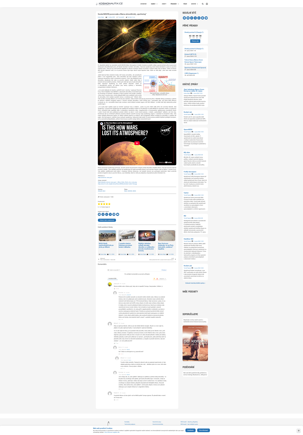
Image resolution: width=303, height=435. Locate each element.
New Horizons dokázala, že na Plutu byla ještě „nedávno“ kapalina (146, 246)
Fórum (185, 4)
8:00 (202, 154)
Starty (164, 4)
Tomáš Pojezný (187, 114)
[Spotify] (202, 18)
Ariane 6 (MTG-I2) (190, 54)
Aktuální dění (101, 191)
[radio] (99, 204)
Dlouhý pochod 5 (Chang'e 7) (194, 32)
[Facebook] (188, 18)
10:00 (202, 131)
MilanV (128, 349)
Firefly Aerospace (190, 172)
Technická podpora (130, 424)
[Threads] (199, 18)
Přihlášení (163, 270)
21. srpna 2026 (195, 93)
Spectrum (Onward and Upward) (195, 67)
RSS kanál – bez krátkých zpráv (189, 424)
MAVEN (130, 191)
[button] (202, 3)
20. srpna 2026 (196, 174)
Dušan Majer (187, 93)
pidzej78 (129, 294)
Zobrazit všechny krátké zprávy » (195, 283)
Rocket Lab (188, 112)
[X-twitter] (195, 18)
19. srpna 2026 (196, 241)
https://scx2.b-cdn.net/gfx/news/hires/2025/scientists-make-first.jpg (117, 184)
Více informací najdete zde (111, 432)
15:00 (202, 174)
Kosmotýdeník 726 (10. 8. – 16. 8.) (165, 244)
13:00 (202, 114)
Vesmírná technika (158, 424)
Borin (130, 360)
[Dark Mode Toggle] (299, 431)
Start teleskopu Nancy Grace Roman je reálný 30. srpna (194, 90)
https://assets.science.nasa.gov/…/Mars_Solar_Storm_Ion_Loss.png (117, 182)
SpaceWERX (188, 129)
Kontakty (127, 422)
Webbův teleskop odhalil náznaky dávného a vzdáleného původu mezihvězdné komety (127, 247)
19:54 (201, 93)
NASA (134, 191)
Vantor (186, 193)
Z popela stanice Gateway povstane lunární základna (105, 245)
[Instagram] (191, 18)
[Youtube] (184, 18)
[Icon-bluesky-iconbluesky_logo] (206, 18)
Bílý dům (187, 152)
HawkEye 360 (188, 239)
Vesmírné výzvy (157, 422)
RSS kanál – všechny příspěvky (189, 422)
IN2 (185, 216)
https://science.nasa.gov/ (105, 177)
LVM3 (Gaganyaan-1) (191, 73)
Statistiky (144, 4)
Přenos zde (195, 41)
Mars (125, 191)
